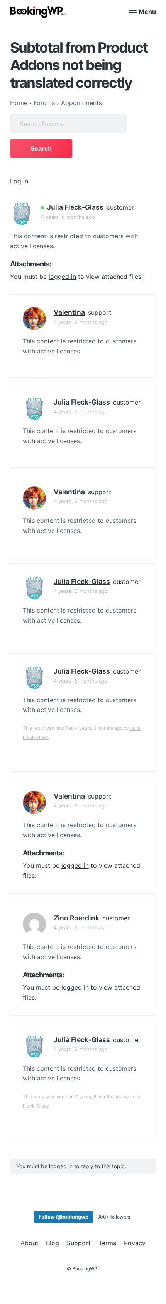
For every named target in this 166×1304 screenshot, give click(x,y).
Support (79, 1243)
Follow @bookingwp (63, 1217)
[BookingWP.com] (39, 12)
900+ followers (113, 1217)
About (29, 1243)
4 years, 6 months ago (68, 217)
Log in (19, 181)
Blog (52, 1243)
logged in (62, 276)
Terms (107, 1243)
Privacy (135, 1243)
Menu (147, 11)
